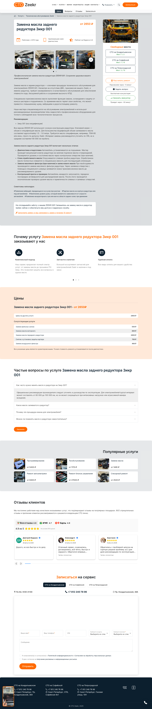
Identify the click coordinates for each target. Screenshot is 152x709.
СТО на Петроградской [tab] (98, 585)
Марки (69, 5)
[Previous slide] (19, 59)
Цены (59, 11)
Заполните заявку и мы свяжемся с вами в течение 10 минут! (44, 213)
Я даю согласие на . (49, 659)
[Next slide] (91, 59)
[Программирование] (19, 463)
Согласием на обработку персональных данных (93, 656)
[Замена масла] (103, 463)
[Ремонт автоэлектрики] (19, 476)
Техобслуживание (77, 461)
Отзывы (79, 11)
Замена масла (117, 461)
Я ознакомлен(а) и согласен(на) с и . (67, 656)
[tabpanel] (76, 592)
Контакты (95, 5)
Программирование (35, 461)
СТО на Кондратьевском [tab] (54, 585)
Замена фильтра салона (25, 327)
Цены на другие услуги (24, 316)
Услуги (62, 5)
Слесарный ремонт (119, 473)
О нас (54, 5)
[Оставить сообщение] (145, 702)
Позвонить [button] (109, 5)
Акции (87, 5)
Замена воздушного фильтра (27, 343)
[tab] (53, 71)
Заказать (20, 429)
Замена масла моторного (25, 331)
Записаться (130, 5)
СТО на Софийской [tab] (76, 585)
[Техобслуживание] (61, 463)
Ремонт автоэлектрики (37, 473)
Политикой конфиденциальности (60, 656)
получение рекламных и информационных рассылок (57, 659)
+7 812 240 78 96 (77, 592)
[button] (16, 563)
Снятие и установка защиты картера (30, 339)
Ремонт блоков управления (81, 473)
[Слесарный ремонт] (103, 476)
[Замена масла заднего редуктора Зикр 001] (24, 59)
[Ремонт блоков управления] (61, 476)
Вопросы (68, 11)
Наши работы (78, 5)
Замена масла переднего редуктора (30, 335)
